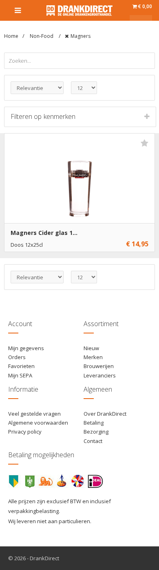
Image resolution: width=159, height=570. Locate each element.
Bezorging (96, 431)
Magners (81, 36)
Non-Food (42, 36)
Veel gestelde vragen (34, 413)
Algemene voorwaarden (38, 422)
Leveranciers (100, 375)
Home (11, 36)
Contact (93, 441)
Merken (93, 357)
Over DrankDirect (105, 413)
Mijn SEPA (20, 375)
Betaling (94, 422)
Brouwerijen (99, 366)
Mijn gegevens (26, 348)
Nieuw (91, 348)
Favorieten (21, 366)
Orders (17, 357)
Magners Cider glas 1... (44, 233)
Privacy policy (25, 431)
